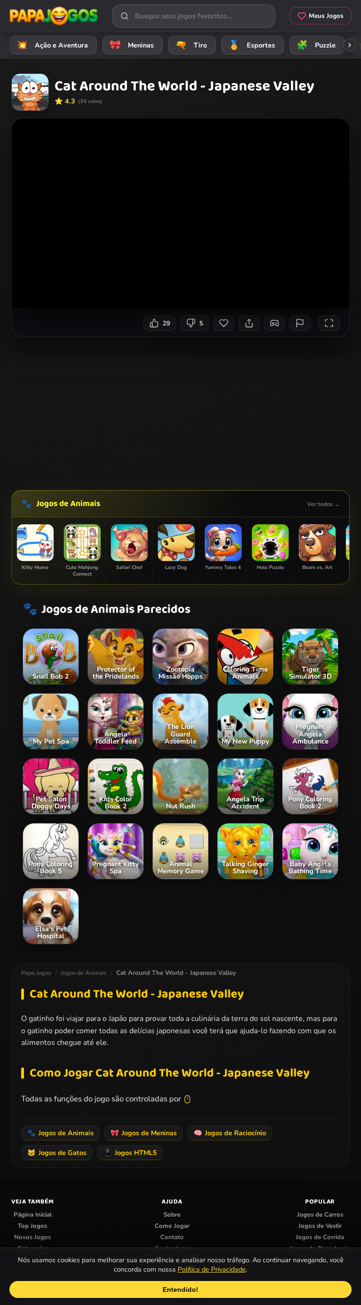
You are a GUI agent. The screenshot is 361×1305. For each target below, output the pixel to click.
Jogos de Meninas (143, 1133)
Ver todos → (323, 504)
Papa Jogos (36, 973)
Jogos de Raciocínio (230, 1133)
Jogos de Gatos (56, 1152)
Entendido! (180, 1289)
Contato (172, 1237)
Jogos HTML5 (130, 1152)
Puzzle (316, 45)
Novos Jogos (32, 1237)
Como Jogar (172, 1226)
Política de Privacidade (212, 1269)
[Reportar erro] (300, 323)
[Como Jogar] (274, 323)
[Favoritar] (224, 323)
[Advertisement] (186, 410)
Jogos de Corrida (320, 1237)
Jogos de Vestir (320, 1226)
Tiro (191, 45)
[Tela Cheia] (329, 323)
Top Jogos (32, 1226)
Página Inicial (33, 1214)
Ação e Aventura (52, 45)
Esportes (251, 45)
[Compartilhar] (249, 323)
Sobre (172, 1214)
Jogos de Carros (320, 1214)
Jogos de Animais (68, 503)
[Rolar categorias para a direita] (349, 45)
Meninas (132, 45)
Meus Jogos (326, 15)
